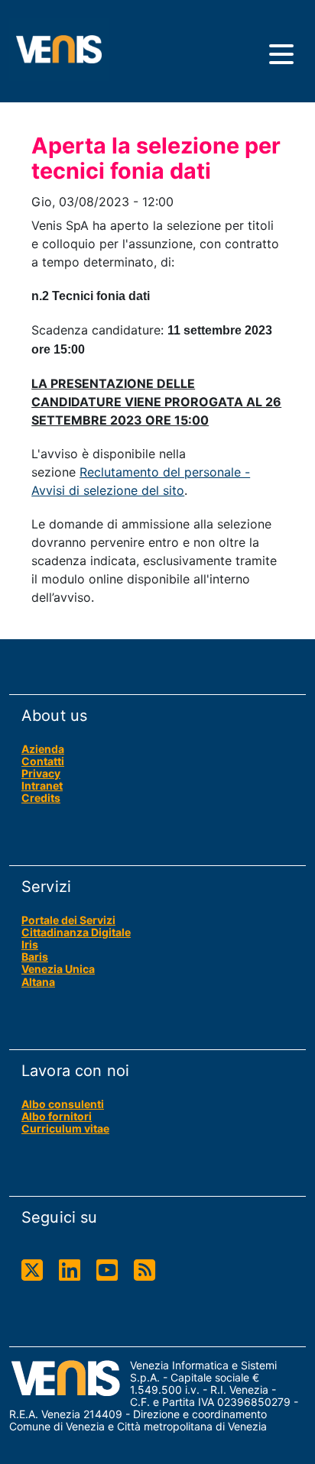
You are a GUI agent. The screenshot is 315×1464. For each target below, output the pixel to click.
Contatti (42, 761)
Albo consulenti (62, 1103)
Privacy (40, 773)
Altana (38, 981)
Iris (29, 944)
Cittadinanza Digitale (76, 932)
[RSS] (144, 1270)
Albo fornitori (56, 1116)
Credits (40, 797)
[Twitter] (32, 1270)
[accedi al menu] (281, 54)
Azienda (42, 748)
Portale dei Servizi (68, 919)
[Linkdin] (69, 1270)
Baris (34, 956)
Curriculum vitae (65, 1128)
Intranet (42, 785)
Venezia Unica (58, 968)
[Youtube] (107, 1270)
